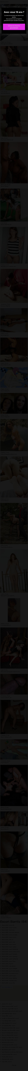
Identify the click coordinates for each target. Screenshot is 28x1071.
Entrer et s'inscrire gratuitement (14, 27)
